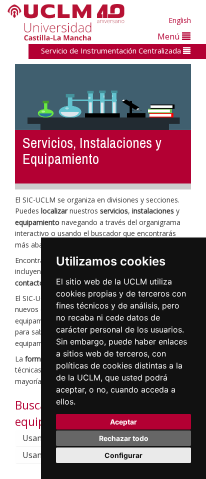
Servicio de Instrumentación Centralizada (112, 51)
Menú (170, 36)
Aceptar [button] (123, 422)
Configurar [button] (123, 455)
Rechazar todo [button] (123, 438)
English (179, 20)
